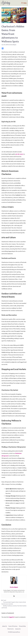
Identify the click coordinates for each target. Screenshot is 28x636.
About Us (4, 626)
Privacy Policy (22, 626)
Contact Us (18, 629)
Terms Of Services (12, 626)
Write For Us (10, 629)
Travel (4, 600)
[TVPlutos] (5, 3)
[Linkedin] (14, 596)
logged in (11, 617)
